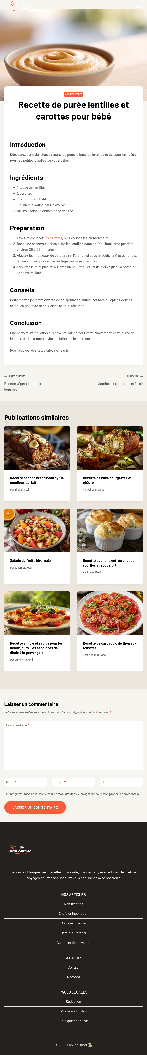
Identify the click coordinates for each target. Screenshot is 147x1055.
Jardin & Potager (73, 933)
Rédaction (73, 1001)
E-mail (60, 782)
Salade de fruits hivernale (30, 560)
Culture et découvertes (73, 943)
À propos (73, 977)
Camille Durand (76, 128)
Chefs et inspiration (73, 914)
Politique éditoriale (73, 1021)
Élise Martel (22, 489)
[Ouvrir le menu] (138, 6)
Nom (11, 782)
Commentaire (17, 725)
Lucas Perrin (94, 572)
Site (104, 782)
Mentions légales (73, 1011)
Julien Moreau (95, 489)
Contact (73, 967)
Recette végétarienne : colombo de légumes (30, 383)
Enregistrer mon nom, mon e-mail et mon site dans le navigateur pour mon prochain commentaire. (74, 794)
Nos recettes (73, 94)
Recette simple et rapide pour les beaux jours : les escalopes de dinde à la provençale (36, 648)
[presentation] (37, 448)
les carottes (53, 238)
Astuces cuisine (73, 923)
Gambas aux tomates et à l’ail (120, 380)
